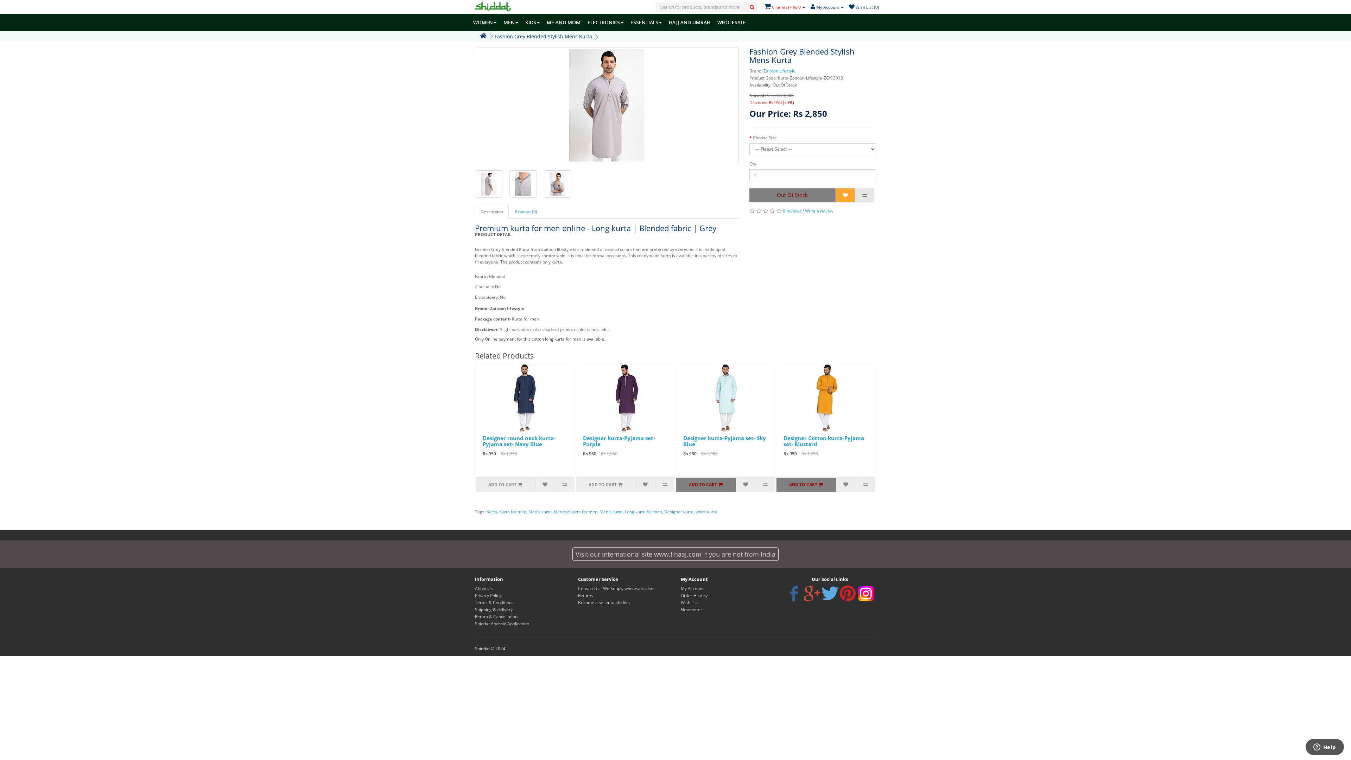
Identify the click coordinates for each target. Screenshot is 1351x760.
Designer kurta (678, 512)
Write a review (819, 211)
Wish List (689, 603)
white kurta (706, 512)
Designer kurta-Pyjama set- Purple (619, 441)
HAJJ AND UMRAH (689, 22)
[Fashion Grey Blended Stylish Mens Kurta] (607, 105)
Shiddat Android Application (502, 624)
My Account (692, 588)
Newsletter (691, 610)
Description (492, 212)
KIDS (530, 22)
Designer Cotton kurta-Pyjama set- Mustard (824, 441)
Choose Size (765, 138)
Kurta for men (512, 512)
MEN (509, 22)
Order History (694, 595)
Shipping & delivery (494, 610)
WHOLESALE (731, 22)
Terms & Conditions (494, 603)
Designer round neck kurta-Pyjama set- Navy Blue (519, 441)
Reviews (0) (526, 212)
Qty (752, 164)
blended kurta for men (575, 512)
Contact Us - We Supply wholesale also (615, 588)
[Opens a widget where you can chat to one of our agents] (1324, 747)
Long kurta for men (643, 512)
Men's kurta (540, 512)
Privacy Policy (488, 595)
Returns (585, 595)
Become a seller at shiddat (604, 603)
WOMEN (483, 22)
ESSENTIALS (644, 22)
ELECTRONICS (604, 22)
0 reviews (792, 211)
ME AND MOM (564, 22)
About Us (484, 588)
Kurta (492, 512)
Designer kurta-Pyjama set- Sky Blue (724, 441)
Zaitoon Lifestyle (779, 71)
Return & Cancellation (496, 617)
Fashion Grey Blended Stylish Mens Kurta (543, 36)
